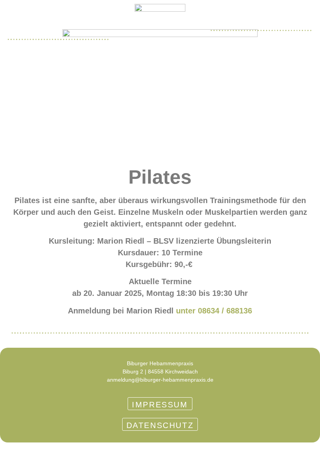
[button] (16, 28)
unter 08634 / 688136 (214, 310)
